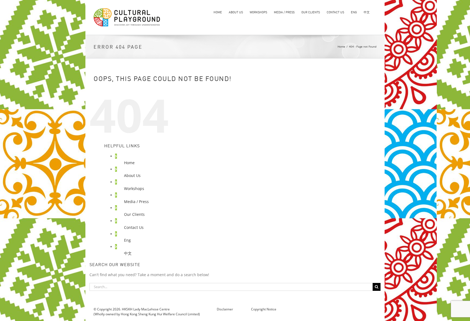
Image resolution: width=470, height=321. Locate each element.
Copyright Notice (263, 309)
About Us (132, 175)
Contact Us (134, 227)
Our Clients (134, 214)
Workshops (134, 188)
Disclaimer (225, 309)
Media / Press (136, 201)
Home (129, 162)
